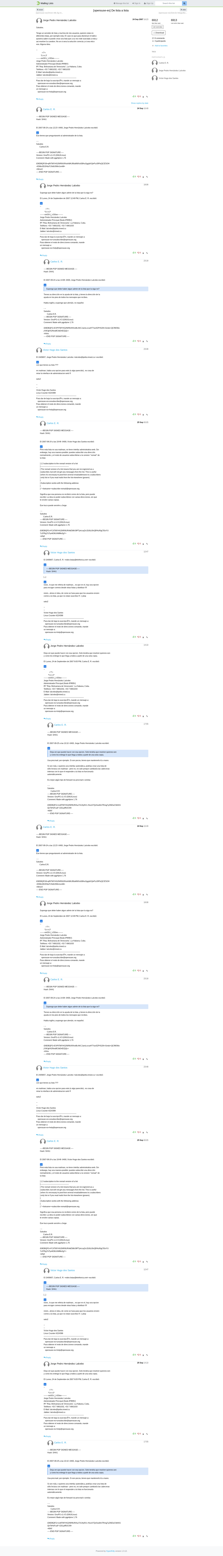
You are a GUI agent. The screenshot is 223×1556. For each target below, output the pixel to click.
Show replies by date (139, 103)
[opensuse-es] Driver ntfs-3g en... (49, 13)
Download (159, 33)
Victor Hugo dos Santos (55, 350)
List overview (157, 27)
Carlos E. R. (49, 109)
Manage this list (122, 3)
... (37, 132)
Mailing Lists (47, 3)
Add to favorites (161, 46)
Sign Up (149, 3)
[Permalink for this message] (147, 96)
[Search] (184, 3)
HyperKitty (110, 1551)
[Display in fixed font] (143, 97)
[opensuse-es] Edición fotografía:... (173, 13)
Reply (40, 99)
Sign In (137, 3)
